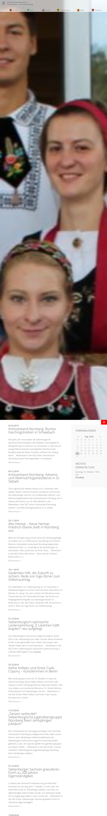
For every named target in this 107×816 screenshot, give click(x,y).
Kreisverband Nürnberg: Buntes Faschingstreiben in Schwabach (32, 430)
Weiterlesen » (14, 462)
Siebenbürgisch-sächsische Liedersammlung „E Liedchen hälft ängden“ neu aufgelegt (33, 625)
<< (78, 436)
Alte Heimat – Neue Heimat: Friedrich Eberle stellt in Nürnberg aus (33, 527)
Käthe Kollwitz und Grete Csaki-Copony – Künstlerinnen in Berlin (32, 669)
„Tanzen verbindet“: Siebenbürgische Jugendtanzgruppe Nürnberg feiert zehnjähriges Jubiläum (35, 718)
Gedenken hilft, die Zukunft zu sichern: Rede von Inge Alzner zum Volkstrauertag (34, 576)
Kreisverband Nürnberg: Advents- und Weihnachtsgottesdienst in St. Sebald (34, 477)
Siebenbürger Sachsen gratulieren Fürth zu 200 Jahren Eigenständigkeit (33, 772)
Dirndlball (79, 477)
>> (100, 436)
